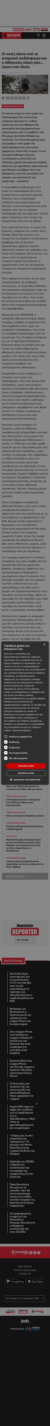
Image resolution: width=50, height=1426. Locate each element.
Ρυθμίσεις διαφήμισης (31, 720)
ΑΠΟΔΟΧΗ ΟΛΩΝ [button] (26, 766)
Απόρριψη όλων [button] (26, 773)
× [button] (44, 645)
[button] (25, 779)
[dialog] (25, 713)
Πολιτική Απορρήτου (21, 730)
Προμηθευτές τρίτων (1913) (16, 688)
